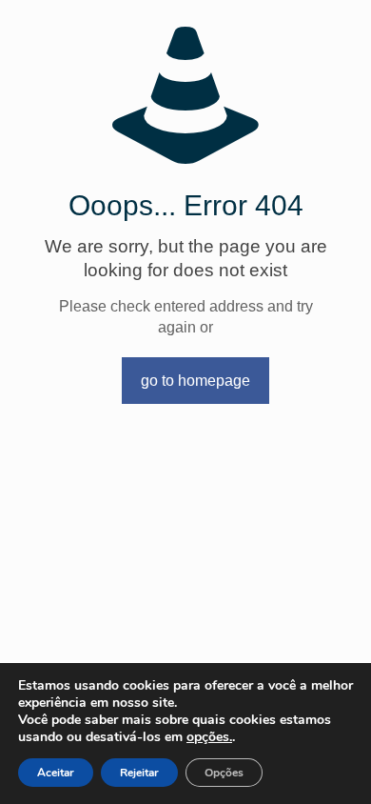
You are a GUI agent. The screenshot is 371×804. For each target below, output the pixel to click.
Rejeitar (139, 772)
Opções (224, 772)
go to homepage (195, 380)
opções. (209, 737)
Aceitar (55, 772)
